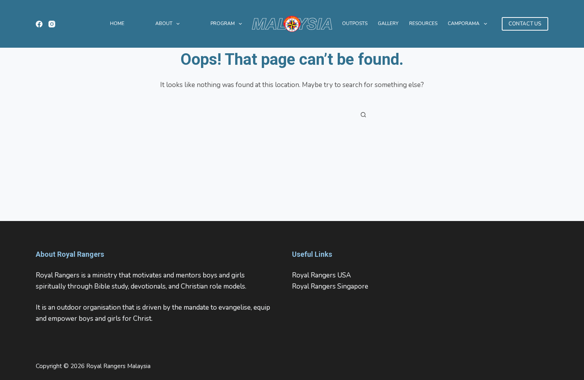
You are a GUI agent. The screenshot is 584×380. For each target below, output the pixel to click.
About (163, 23)
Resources (423, 23)
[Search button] (363, 114)
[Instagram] (51, 24)
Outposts (354, 23)
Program (223, 23)
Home (117, 23)
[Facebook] (39, 24)
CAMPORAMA (464, 23)
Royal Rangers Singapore (330, 286)
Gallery (388, 23)
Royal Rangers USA (321, 275)
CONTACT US (525, 23)
